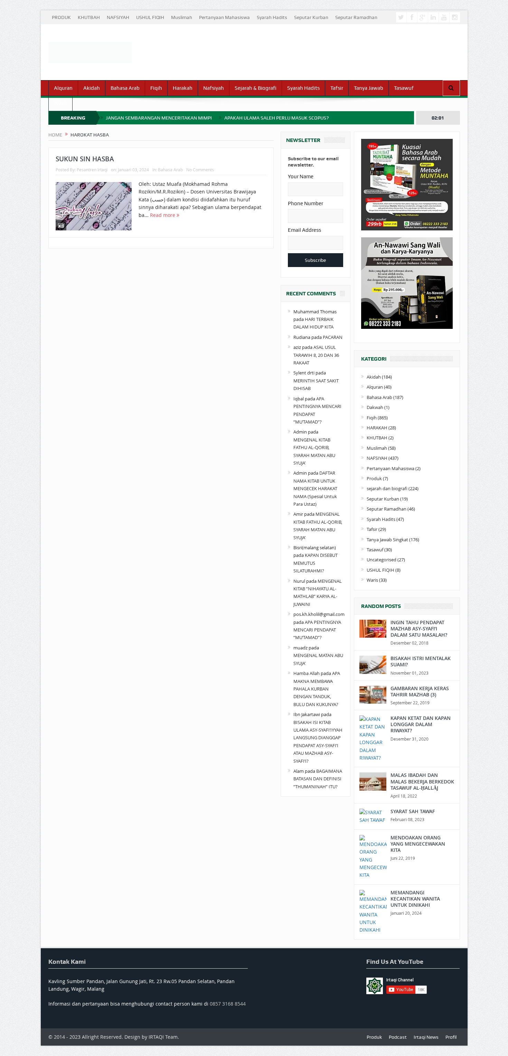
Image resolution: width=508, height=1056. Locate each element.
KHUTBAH (89, 17)
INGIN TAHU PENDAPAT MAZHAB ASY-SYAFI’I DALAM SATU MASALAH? (419, 628)
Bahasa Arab (125, 88)
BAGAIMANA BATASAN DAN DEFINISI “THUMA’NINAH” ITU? (317, 779)
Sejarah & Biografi (255, 88)
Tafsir (336, 88)
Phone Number (305, 203)
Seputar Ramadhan (356, 17)
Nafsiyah (213, 88)
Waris (60, 103)
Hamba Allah (306, 673)
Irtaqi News (426, 1037)
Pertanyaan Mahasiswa (224, 17)
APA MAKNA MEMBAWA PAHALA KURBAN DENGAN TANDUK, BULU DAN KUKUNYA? (316, 688)
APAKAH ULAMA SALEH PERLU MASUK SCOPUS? (276, 118)
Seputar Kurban (311, 17)
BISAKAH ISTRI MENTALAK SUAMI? (421, 661)
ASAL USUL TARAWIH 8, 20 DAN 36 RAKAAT (316, 355)
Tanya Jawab (368, 88)
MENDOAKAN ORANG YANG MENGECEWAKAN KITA (418, 843)
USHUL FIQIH (150, 17)
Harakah (182, 88)
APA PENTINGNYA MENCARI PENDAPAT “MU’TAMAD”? (317, 630)
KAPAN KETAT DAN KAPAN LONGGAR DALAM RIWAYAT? (421, 724)
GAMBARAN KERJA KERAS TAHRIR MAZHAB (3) (420, 691)
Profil (451, 1037)
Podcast (398, 1037)
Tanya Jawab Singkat (387, 539)
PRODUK (61, 17)
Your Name (300, 176)
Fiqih (156, 88)
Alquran (63, 88)
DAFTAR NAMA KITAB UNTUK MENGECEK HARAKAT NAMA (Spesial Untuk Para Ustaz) (315, 488)
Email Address (304, 230)
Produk (374, 478)
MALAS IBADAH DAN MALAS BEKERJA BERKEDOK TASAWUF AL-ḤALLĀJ (422, 781)
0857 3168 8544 (228, 1003)
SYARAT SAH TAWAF (413, 811)
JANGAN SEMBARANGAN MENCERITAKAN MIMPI (159, 118)
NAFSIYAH (118, 17)
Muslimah (181, 17)
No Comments (200, 169)
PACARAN (332, 337)
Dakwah (375, 407)
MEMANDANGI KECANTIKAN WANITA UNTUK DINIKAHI (415, 898)
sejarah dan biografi (387, 488)
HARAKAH (377, 428)
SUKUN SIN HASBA (85, 158)
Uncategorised (381, 559)
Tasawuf (404, 88)
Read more (163, 215)
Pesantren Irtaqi (92, 169)
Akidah (91, 88)
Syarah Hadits (272, 17)
